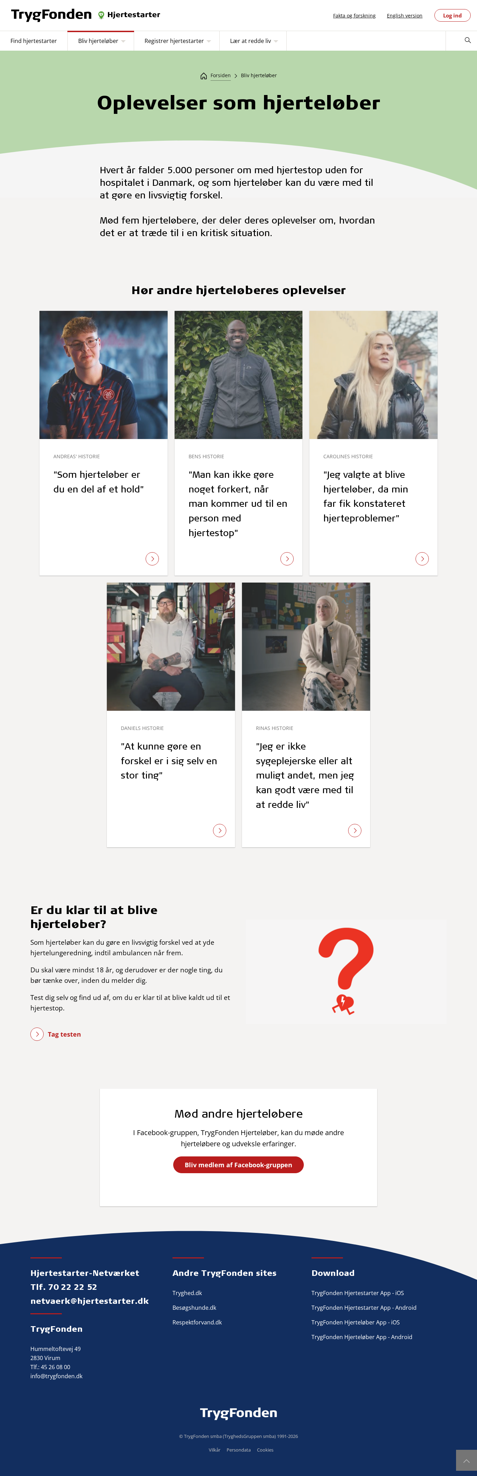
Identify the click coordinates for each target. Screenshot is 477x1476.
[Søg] (467, 41)
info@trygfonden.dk (56, 1376)
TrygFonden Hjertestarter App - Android (364, 1307)
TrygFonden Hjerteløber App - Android (361, 1337)
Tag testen (64, 1034)
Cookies (265, 1450)
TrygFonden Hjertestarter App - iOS (357, 1293)
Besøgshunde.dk (194, 1307)
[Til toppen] (466, 1460)
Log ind (452, 15)
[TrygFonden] (86, 15)
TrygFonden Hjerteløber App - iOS (355, 1322)
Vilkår (214, 1450)
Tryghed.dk (187, 1293)
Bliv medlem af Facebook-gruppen (238, 1165)
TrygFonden (56, 1328)
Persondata (239, 1450)
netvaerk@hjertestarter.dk (89, 1300)
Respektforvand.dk (197, 1322)
